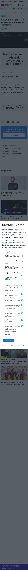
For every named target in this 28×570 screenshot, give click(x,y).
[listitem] (14, 252)
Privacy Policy (22, 345)
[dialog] (14, 285)
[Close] (24, 224)
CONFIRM (8, 340)
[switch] (22, 256)
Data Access (14, 345)
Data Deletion (5, 345)
